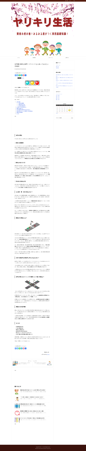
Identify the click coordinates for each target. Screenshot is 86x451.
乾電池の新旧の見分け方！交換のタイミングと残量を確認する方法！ (32, 404)
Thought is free (48, 448)
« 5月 (57, 113)
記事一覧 (57, 66)
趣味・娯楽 (57, 99)
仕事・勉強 (57, 95)
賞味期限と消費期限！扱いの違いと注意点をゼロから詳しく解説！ (32, 411)
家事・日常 (47, 352)
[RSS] (65, 0)
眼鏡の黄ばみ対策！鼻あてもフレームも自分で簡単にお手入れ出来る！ (33, 390)
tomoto (48, 354)
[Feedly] (67, 0)
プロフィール (58, 65)
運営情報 (57, 67)
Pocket (23, 78)
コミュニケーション (59, 94)
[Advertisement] (32, 124)
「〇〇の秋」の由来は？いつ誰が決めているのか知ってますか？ (31, 397)
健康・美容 (57, 96)
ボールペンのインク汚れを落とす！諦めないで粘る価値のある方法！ (32, 418)
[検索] (74, 0)
